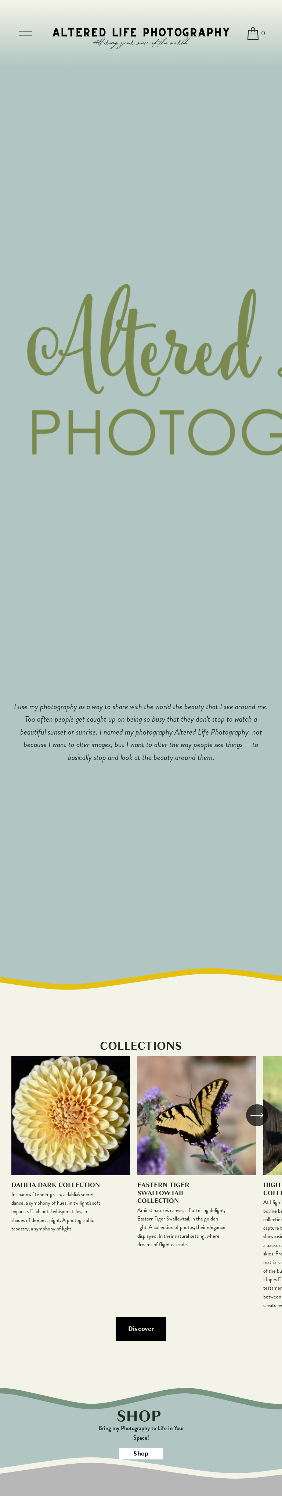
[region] (141, 1183)
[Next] (257, 1115)
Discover (141, 1329)
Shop (140, 1453)
